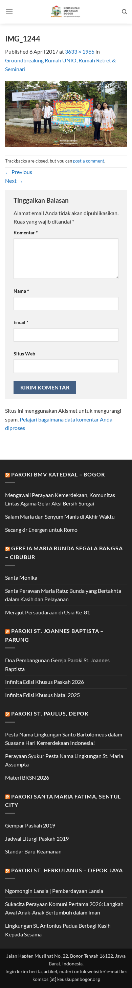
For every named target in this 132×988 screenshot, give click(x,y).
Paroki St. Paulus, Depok (50, 713)
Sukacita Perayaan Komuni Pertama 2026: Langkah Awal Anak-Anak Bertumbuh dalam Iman (64, 908)
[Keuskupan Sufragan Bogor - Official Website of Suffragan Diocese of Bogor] (66, 12)
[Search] (124, 11)
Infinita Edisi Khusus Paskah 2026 (44, 681)
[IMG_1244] (66, 113)
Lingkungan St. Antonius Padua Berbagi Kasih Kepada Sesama (58, 929)
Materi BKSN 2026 (27, 777)
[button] (9, 11)
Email (21, 322)
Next (14, 180)
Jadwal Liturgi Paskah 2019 (37, 838)
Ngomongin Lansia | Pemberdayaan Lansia (54, 891)
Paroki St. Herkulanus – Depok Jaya (67, 870)
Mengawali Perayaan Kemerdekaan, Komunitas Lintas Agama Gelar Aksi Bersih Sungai (60, 499)
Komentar (26, 232)
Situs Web (24, 353)
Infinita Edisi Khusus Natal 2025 (42, 695)
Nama (21, 291)
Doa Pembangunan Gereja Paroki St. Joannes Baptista (57, 664)
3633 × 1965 (79, 51)
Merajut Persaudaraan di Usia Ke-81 (47, 612)
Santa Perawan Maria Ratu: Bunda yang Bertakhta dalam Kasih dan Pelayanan (63, 595)
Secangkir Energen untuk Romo (41, 529)
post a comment (88, 161)
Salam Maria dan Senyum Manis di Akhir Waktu (60, 516)
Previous (18, 172)
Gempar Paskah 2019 (30, 825)
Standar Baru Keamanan (33, 851)
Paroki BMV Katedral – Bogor (58, 474)
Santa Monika (21, 577)
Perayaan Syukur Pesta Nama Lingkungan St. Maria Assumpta (64, 760)
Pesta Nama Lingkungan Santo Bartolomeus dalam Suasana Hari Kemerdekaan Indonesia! (63, 738)
